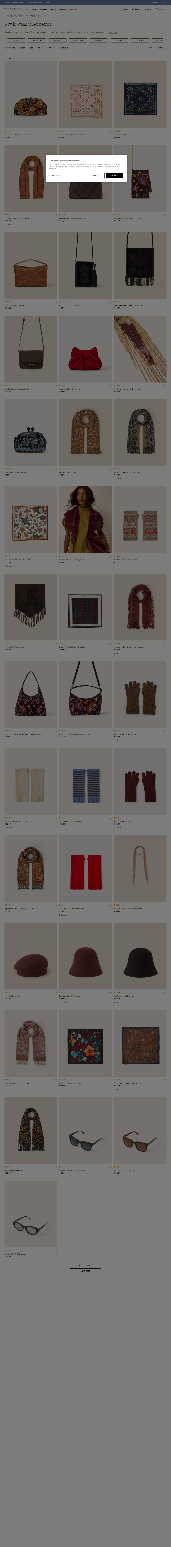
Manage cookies (54, 175)
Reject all (96, 175)
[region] (86, 168)
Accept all (114, 175)
